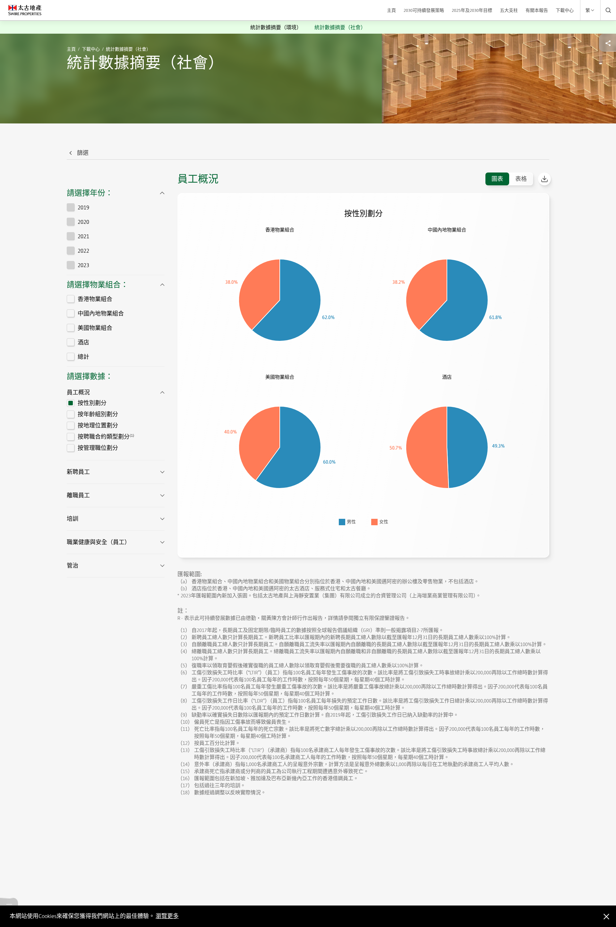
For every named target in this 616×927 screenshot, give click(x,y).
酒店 (83, 342)
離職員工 (78, 495)
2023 (83, 265)
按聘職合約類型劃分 (106, 436)
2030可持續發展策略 (424, 10)
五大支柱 (509, 10)
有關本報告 (537, 10)
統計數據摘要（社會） (340, 27)
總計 (83, 357)
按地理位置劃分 (98, 425)
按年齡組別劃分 (98, 414)
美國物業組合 (95, 328)
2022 (83, 251)
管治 (72, 565)
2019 (83, 207)
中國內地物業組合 (101, 313)
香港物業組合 (95, 299)
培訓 (72, 518)
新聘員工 (78, 472)
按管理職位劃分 (98, 448)
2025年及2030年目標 (472, 10)
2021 (83, 236)
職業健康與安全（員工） (98, 542)
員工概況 (78, 392)
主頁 (391, 10)
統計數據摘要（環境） (276, 27)
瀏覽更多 (167, 916)
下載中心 (565, 10)
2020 (83, 222)
